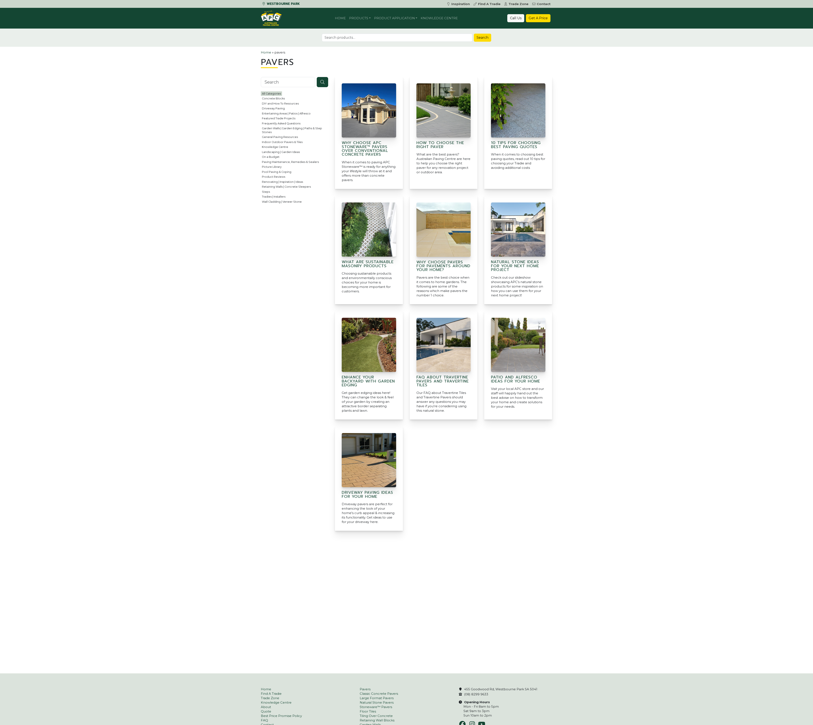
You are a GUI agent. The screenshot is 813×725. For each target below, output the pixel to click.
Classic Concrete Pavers (379, 694)
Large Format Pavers (377, 698)
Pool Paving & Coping (276, 171)
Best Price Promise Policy (281, 716)
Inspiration (460, 4)
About (266, 707)
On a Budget (270, 156)
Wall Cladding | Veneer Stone (282, 201)
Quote (266, 711)
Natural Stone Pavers (377, 702)
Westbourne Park (283, 3)
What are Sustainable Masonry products (368, 264)
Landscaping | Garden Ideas (281, 152)
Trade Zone (518, 4)
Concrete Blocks (273, 98)
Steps (266, 191)
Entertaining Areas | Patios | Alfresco (286, 113)
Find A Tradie (489, 4)
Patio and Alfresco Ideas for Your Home (515, 379)
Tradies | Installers (273, 196)
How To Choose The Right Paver (440, 145)
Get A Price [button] (538, 18)
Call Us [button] (515, 18)
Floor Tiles (368, 711)
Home (340, 18)
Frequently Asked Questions (281, 123)
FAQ (264, 720)
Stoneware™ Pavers (376, 707)
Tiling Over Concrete (376, 716)
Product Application (394, 18)
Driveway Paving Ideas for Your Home (367, 494)
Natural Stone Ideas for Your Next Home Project (515, 266)
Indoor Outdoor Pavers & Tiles (282, 142)
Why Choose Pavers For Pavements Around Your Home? (443, 266)
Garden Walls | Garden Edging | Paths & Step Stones (292, 130)
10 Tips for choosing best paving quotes (516, 145)
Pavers (365, 689)
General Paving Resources (280, 137)
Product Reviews (273, 176)
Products (358, 18)
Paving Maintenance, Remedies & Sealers (290, 162)
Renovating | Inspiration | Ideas (282, 181)
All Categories (271, 93)
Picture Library (272, 166)
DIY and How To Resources (280, 103)
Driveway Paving (273, 108)
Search (482, 38)
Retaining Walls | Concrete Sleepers (286, 186)
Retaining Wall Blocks (377, 720)
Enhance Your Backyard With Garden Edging (368, 381)
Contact (543, 4)
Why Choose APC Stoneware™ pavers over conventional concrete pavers (365, 148)
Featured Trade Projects (278, 118)
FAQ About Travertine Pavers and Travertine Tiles (442, 381)
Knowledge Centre (439, 18)
